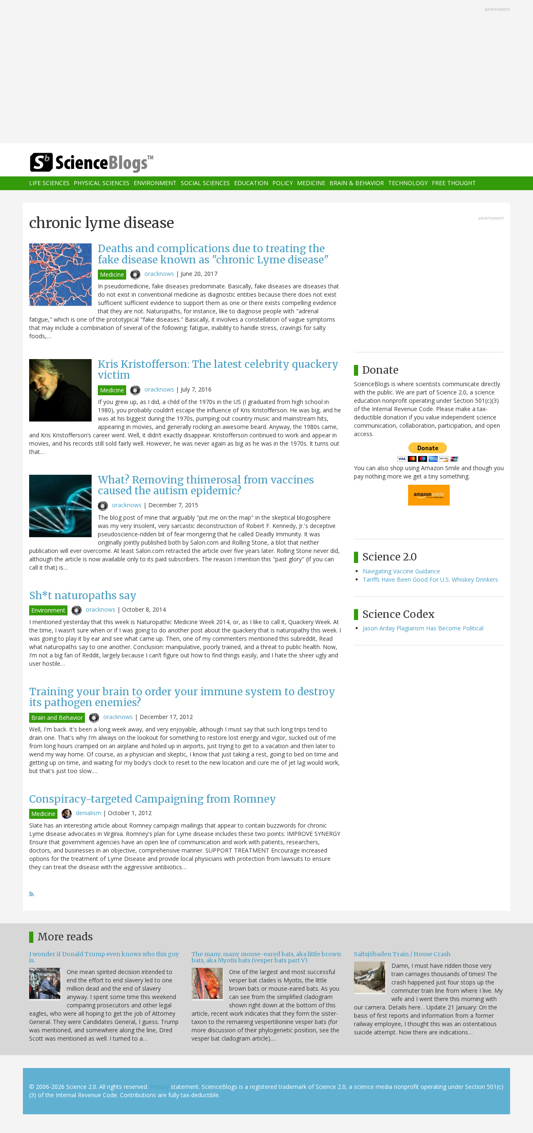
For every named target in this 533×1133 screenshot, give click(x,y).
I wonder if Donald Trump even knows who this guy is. (104, 957)
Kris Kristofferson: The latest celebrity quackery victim (218, 370)
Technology (408, 183)
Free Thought (454, 183)
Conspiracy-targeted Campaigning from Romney (152, 799)
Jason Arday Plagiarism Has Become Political (423, 628)
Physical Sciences (102, 183)
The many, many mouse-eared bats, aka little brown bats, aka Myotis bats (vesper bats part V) (266, 957)
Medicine (311, 183)
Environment (155, 183)
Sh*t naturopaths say (83, 595)
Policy (282, 183)
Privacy (159, 1087)
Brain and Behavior (57, 717)
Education (251, 183)
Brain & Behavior (356, 183)
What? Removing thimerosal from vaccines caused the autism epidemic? (206, 485)
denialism (88, 813)
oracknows (159, 274)
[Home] (108, 163)
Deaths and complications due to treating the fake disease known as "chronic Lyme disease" (213, 254)
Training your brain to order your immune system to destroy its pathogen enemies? (182, 697)
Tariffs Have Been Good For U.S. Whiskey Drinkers (430, 579)
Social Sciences (205, 183)
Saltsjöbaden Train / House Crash (402, 954)
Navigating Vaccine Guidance (401, 571)
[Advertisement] (266, 72)
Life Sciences (49, 183)
